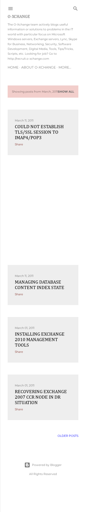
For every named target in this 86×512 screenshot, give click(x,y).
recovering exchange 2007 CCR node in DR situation (41, 397)
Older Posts (68, 436)
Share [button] (19, 144)
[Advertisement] (43, 210)
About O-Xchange (38, 67)
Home (13, 67)
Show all (66, 91)
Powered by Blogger (47, 465)
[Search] (75, 7)
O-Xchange (19, 17)
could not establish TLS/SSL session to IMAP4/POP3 (39, 132)
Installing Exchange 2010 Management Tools (39, 340)
